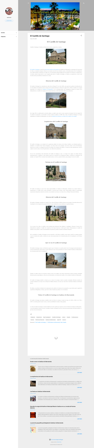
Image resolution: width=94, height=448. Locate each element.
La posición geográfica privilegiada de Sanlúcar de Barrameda (46, 423)
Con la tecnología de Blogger (57, 439)
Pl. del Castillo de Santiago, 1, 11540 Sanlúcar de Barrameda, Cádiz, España (50, 322)
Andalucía (33, 317)
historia (32, 319)
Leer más (79, 372)
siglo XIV (59, 319)
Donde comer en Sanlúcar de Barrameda (41, 361)
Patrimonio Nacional (40, 319)
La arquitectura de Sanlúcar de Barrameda (41, 376)
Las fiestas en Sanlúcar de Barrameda (40, 391)
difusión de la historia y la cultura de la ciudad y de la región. (64, 116)
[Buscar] (84, 3)
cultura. (63, 317)
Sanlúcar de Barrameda (48, 89)
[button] (81, 36)
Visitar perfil (9, 20)
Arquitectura (39, 317)
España (68, 317)
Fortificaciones (75, 317)
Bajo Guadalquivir (47, 317)
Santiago (9, 17)
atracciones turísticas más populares (52, 69)
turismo (64, 319)
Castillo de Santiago (56, 317)
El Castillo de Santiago (39, 36)
